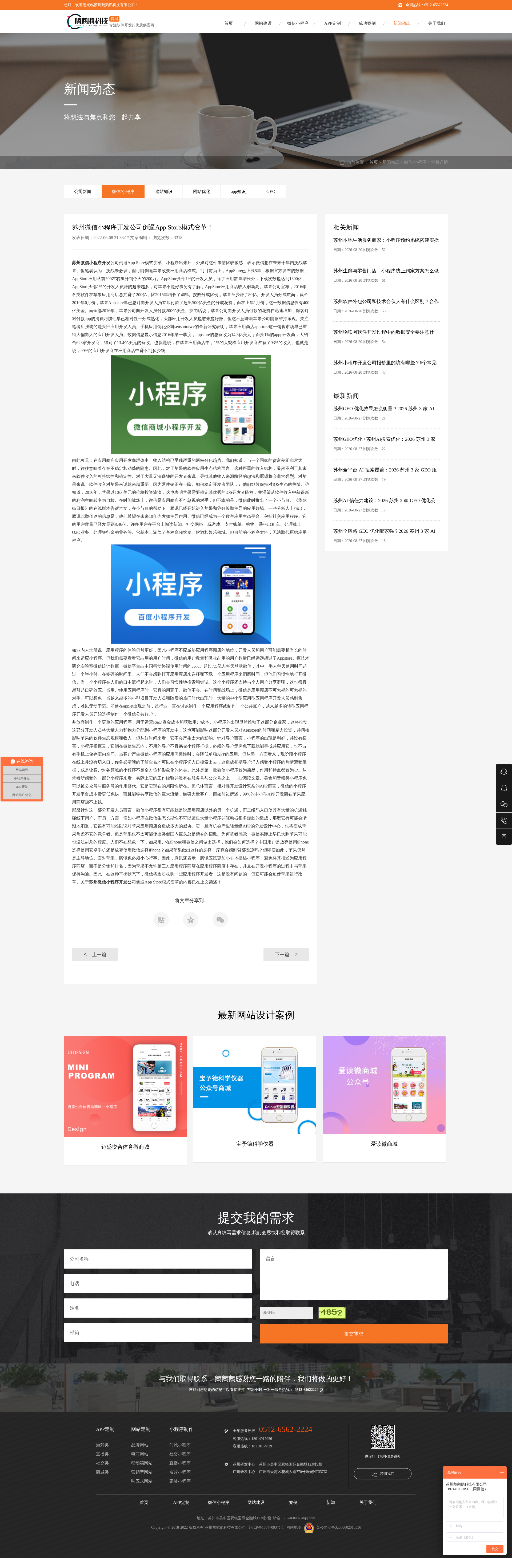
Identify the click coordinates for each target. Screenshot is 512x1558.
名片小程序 (180, 1472)
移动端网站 (142, 1463)
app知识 (238, 191)
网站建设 (263, 23)
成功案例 (367, 23)
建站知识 (163, 191)
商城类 (102, 1472)
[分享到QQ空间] (190, 921)
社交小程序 (180, 1454)
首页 (228, 23)
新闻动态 (401, 23)
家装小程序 (180, 1481)
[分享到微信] (220, 921)
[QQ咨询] (504, 788)
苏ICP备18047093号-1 (266, 1527)
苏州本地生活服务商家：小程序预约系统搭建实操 (386, 240)
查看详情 (439, 162)
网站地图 (293, 1527)
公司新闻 (82, 191)
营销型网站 (142, 1472)
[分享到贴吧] (161, 921)
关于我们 (436, 23)
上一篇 (95, 954)
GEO (270, 191)
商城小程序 (180, 1445)
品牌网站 (139, 1445)
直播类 (102, 1454)
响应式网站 (142, 1481)
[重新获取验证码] (332, 1313)
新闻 (330, 1502)
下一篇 (286, 954)
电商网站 (139, 1454)
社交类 (102, 1463)
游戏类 (102, 1445)
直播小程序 (180, 1463)
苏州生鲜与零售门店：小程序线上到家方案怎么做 (386, 270)
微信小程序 (298, 23)
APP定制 (332, 23)
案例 (293, 1502)
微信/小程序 (415, 162)
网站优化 (201, 191)
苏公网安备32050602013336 (338, 1527)
